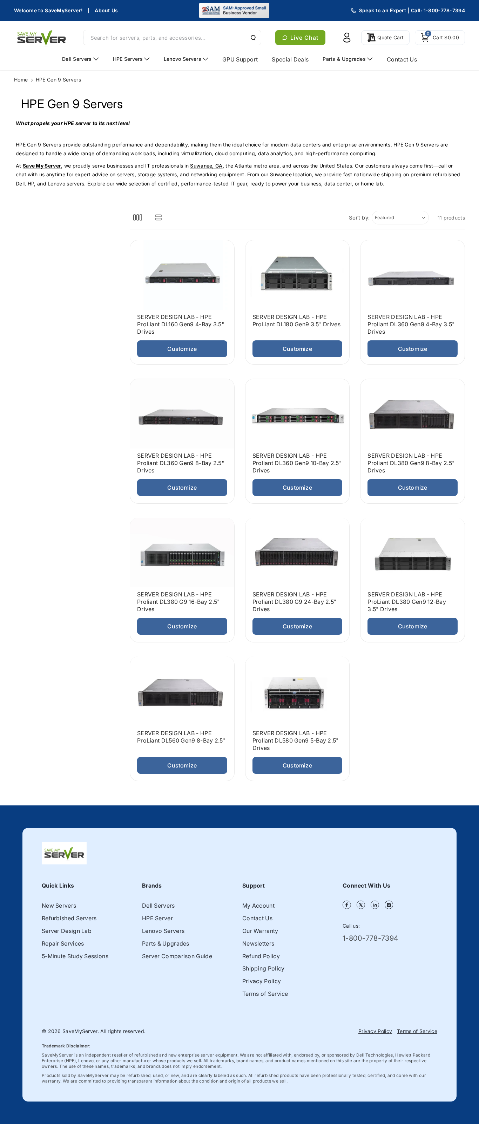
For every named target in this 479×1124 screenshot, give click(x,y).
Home (21, 80)
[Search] (252, 37)
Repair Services (63, 943)
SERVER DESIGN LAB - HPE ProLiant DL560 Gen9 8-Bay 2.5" (181, 737)
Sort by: (359, 217)
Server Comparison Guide (177, 956)
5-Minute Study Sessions (75, 956)
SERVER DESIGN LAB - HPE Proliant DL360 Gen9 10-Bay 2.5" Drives (297, 462)
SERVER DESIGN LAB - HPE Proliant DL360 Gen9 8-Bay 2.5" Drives (180, 463)
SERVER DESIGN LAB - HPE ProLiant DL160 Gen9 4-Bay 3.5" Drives (180, 324)
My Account (258, 905)
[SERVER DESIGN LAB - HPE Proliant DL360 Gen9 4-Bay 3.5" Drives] (412, 275)
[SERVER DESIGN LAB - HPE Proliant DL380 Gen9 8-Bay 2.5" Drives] (412, 414)
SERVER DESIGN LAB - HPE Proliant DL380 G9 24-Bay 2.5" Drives (294, 602)
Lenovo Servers (163, 930)
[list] (158, 218)
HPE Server (157, 918)
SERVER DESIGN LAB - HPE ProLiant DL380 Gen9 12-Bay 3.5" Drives (406, 602)
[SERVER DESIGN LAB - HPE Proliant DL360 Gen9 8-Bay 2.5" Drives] (182, 414)
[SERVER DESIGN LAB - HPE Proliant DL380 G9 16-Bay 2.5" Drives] (182, 552)
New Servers (59, 905)
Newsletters (258, 943)
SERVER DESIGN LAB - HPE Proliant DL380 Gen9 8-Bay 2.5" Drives (410, 463)
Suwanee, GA (206, 166)
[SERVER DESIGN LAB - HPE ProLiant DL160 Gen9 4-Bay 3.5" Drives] (182, 275)
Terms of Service (265, 993)
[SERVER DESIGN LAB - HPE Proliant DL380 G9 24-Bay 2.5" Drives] (297, 552)
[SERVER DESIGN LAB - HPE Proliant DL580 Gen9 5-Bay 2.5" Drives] (297, 691)
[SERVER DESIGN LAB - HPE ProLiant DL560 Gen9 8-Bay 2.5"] (182, 691)
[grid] (138, 218)
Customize (182, 348)
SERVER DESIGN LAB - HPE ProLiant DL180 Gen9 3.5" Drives (296, 320)
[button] (440, 37)
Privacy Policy (261, 981)
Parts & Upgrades (165, 943)
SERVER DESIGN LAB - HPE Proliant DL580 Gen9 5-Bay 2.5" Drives (295, 740)
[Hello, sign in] (346, 37)
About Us (106, 10)
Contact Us (257, 918)
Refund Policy (261, 956)
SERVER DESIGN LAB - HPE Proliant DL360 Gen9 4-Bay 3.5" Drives (410, 324)
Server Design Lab (67, 930)
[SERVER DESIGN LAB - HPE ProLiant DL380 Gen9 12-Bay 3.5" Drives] (412, 552)
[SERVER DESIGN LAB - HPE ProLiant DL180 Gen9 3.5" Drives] (297, 275)
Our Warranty (260, 930)
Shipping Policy (263, 968)
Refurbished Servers (69, 918)
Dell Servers (158, 905)
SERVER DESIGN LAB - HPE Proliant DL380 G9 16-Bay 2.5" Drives (178, 602)
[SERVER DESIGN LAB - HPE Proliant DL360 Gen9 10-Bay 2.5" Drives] (297, 414)
